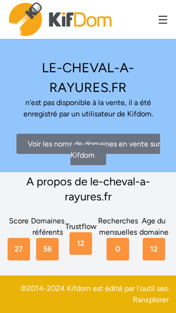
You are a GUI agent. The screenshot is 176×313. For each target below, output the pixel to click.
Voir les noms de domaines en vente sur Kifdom (94, 149)
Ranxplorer (150, 299)
